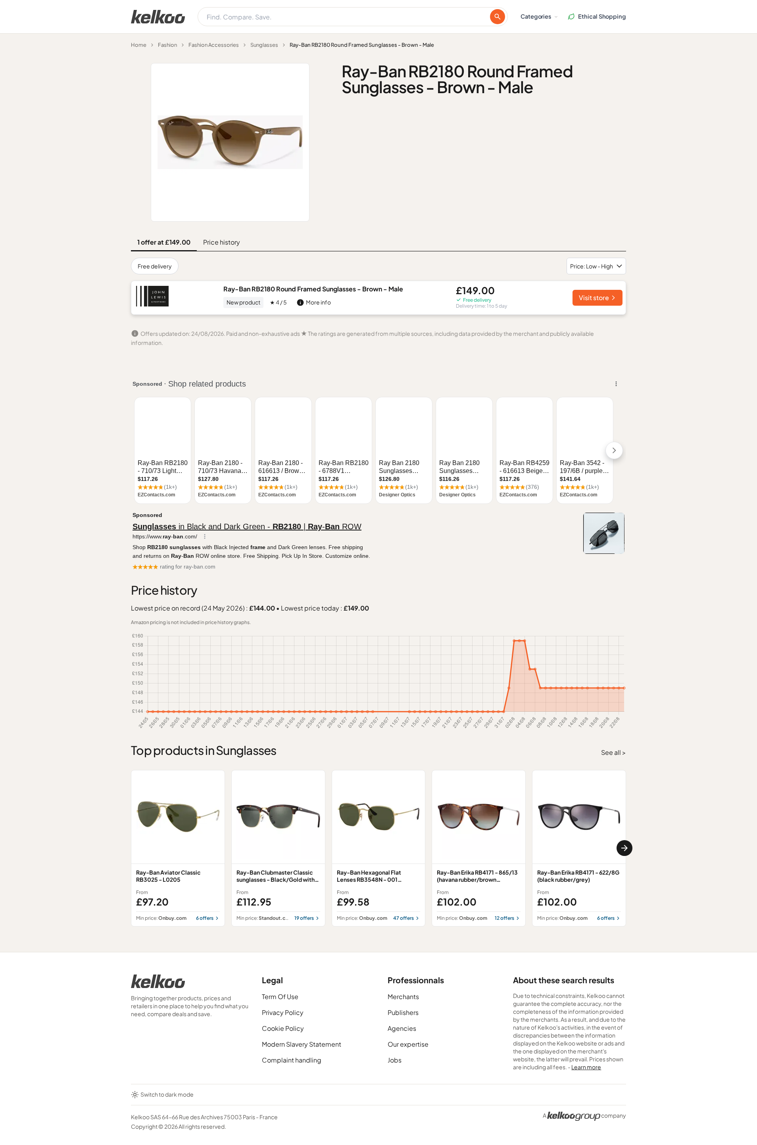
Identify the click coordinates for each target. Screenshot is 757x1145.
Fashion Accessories (213, 45)
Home (138, 45)
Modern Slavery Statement (301, 1044)
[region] (378, 848)
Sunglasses (264, 45)
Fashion (167, 45)
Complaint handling (291, 1060)
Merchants (403, 996)
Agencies (402, 1028)
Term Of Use (280, 996)
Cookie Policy (283, 1028)
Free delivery (155, 266)
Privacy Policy (283, 1012)
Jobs (395, 1060)
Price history (221, 242)
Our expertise (408, 1044)
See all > (613, 752)
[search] (497, 16)
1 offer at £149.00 (163, 242)
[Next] (624, 848)
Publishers (403, 1012)
